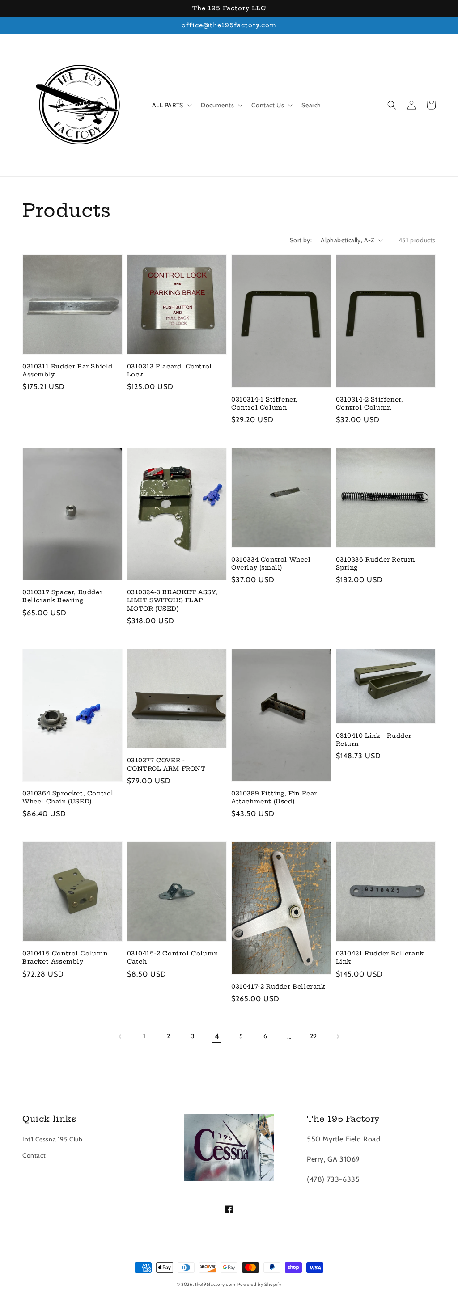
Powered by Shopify (259, 1284)
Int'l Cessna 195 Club (52, 1139)
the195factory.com (215, 1284)
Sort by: (301, 240)
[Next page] (338, 1036)
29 (313, 1036)
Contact (34, 1155)
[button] (392, 105)
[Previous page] (120, 1036)
